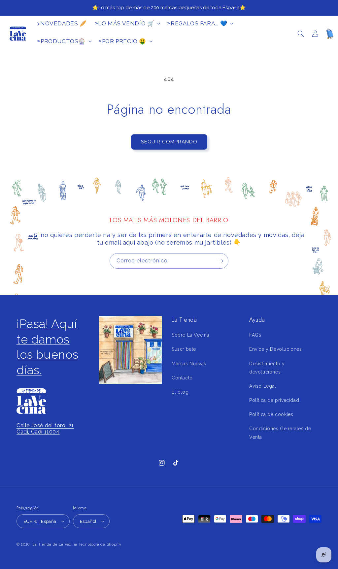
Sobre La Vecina (190, 335)
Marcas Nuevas (189, 363)
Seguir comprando (169, 142)
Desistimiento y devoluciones (267, 367)
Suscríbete (184, 349)
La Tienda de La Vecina (54, 544)
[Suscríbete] (221, 261)
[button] (300, 33)
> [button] (124, 23)
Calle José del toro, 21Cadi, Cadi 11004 (45, 428)
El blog (180, 392)
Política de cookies (271, 414)
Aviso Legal (262, 386)
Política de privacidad (274, 400)
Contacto (182, 377)
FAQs (255, 335)
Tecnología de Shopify (100, 544)
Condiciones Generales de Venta (280, 432)
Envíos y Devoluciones (275, 349)
